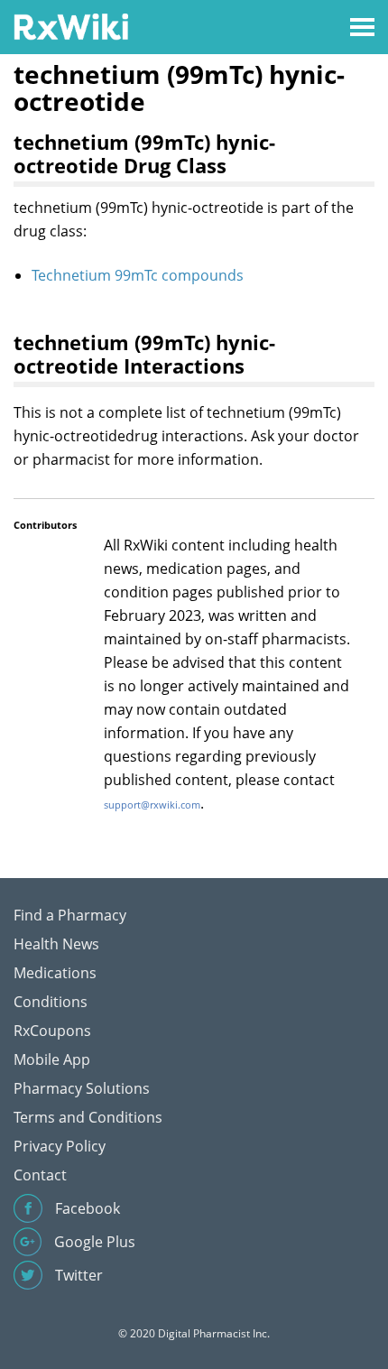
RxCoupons (52, 1031)
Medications (55, 973)
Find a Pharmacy (70, 915)
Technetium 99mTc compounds (138, 275)
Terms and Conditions (88, 1117)
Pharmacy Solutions (82, 1088)
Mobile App (52, 1059)
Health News (56, 944)
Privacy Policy (60, 1146)
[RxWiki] (71, 25)
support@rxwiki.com (152, 804)
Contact (40, 1175)
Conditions (51, 1002)
